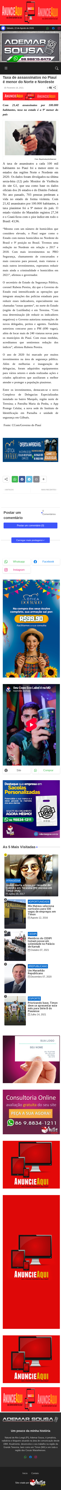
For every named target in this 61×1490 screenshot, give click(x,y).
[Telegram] (29, 479)
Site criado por (22, 1483)
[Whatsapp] (15, 479)
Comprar (48, 770)
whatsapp (19, 561)
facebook (48, 561)
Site (19, 770)
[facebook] (53, 28)
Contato (35, 1473)
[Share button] (43, 479)
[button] (56, 68)
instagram (19, 569)
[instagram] (59, 28)
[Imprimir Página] (36, 479)
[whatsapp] (48, 28)
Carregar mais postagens (29, 540)
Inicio (24, 1473)
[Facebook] (22, 479)
